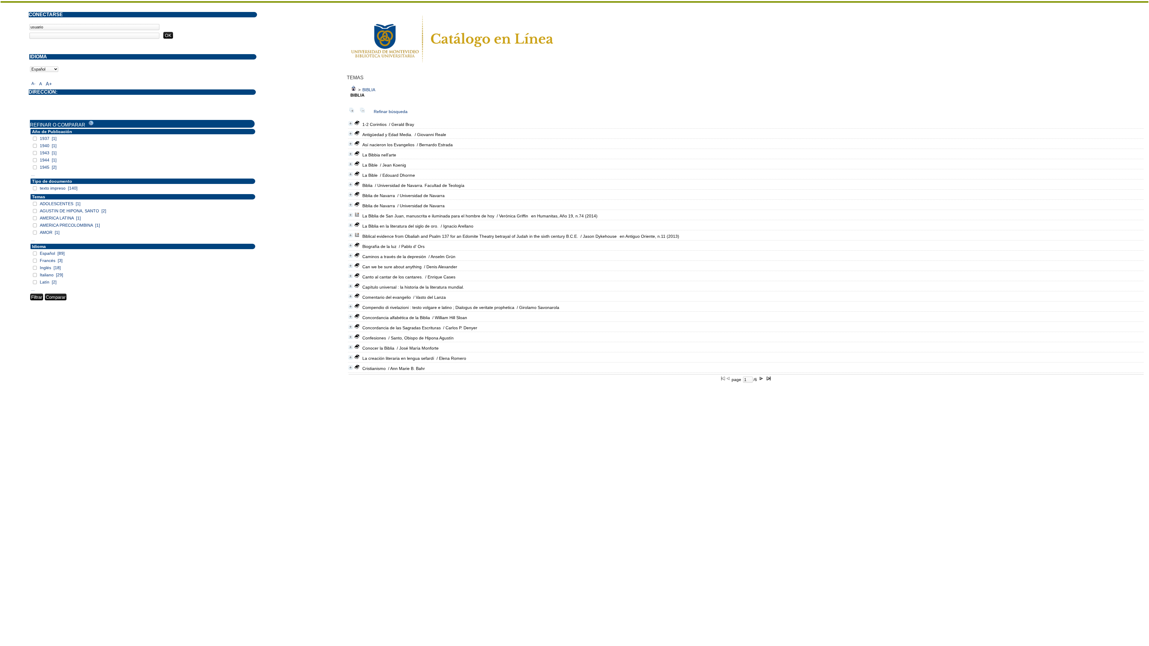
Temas (38, 196)
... (33, 174)
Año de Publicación (52, 131)
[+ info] (350, 123)
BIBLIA (368, 89)
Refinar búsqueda (391, 111)
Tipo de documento (52, 181)
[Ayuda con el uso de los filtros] (91, 123)
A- (33, 83)
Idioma (39, 246)
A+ (49, 83)
